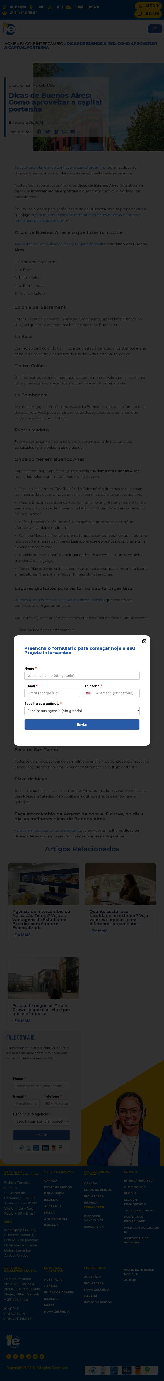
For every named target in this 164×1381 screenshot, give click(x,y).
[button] (144, 641)
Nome (30, 668)
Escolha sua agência (43, 703)
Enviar (82, 724)
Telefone (93, 686)
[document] (82, 690)
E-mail (31, 686)
